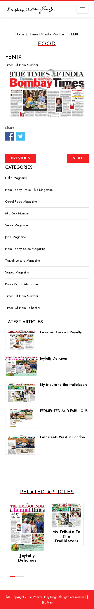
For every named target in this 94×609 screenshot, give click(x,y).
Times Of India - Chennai (22, 307)
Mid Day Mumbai (17, 213)
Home (19, 34)
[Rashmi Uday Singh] (31, 10)
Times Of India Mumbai (21, 65)
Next (78, 158)
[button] (12, 576)
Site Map (47, 602)
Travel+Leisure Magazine (22, 260)
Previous (20, 158)
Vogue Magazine (17, 272)
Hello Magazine (16, 178)
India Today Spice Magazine (25, 248)
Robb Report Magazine (21, 284)
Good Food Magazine (21, 201)
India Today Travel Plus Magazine (29, 189)
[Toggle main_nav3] (83, 9)
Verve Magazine (16, 225)
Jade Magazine (15, 237)
